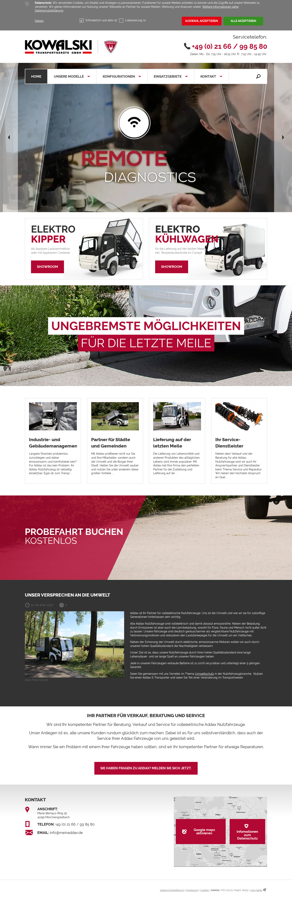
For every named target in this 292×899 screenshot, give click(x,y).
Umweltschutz (204, 673)
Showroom (47, 267)
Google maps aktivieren (204, 831)
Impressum (192, 890)
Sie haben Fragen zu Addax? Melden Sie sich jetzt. (146, 768)
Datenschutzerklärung (172, 890)
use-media (256, 890)
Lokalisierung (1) (135, 20)
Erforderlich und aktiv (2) (101, 20)
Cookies (204, 890)
